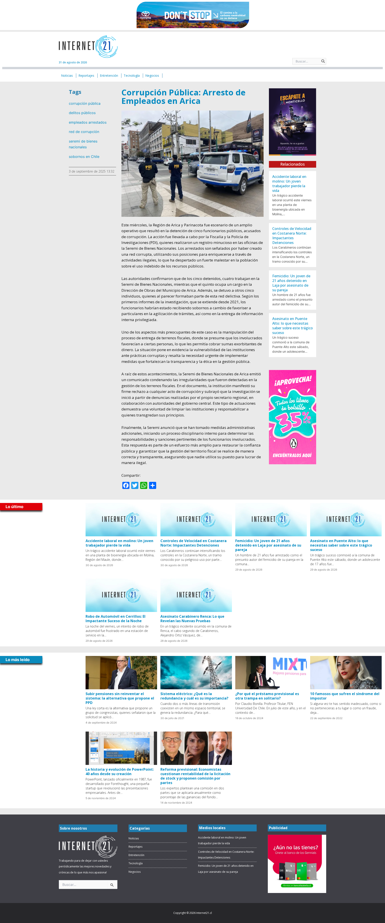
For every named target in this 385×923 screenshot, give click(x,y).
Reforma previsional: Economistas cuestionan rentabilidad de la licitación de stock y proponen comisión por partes (195, 776)
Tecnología (136, 863)
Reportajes (135, 847)
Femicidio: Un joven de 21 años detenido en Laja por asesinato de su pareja (291, 282)
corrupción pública (84, 103)
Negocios (135, 872)
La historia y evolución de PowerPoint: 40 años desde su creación (120, 771)
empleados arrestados (87, 122)
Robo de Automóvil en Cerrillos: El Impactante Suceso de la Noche (115, 618)
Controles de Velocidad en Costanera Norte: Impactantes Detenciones (291, 235)
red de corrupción (84, 131)
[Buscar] (323, 61)
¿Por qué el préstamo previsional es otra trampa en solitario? (267, 696)
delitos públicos (82, 113)
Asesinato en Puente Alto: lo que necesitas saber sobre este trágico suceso (292, 325)
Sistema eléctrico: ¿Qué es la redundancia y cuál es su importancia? (194, 696)
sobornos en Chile (84, 156)
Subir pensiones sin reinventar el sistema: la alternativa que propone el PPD (120, 698)
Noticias (134, 838)
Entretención (136, 855)
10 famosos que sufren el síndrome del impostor (344, 696)
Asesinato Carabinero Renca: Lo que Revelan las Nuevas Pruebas (192, 618)
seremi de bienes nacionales (83, 144)
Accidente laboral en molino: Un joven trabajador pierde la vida (289, 183)
